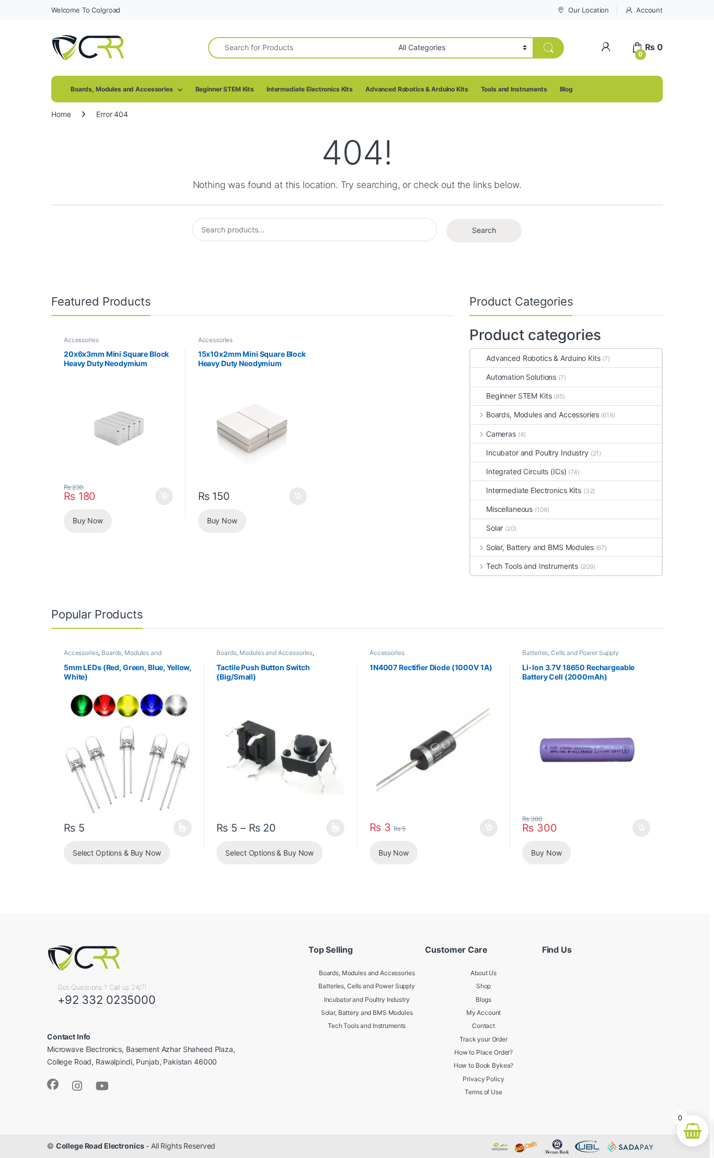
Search (484, 230)
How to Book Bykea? (483, 1065)
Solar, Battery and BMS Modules (540, 547)
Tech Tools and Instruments (532, 566)
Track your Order (483, 1039)
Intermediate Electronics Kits (310, 89)
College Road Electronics (100, 1145)
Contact (483, 1026)
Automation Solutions (521, 376)
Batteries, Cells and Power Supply (570, 653)
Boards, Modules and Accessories (122, 89)
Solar (494, 527)
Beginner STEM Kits (224, 89)
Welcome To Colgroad (85, 10)
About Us (483, 973)
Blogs (483, 999)
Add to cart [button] (164, 496)
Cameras (501, 433)
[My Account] (606, 47)
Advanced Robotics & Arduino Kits (416, 89)
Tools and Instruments (514, 89)
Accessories (81, 340)
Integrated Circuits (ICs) (526, 471)
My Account (483, 1012)
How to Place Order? (483, 1052)
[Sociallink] (53, 1084)
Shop (483, 986)
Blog (566, 89)
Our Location (588, 10)
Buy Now (88, 520)
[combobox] (300, 48)
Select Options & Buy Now (117, 852)
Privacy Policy (483, 1079)
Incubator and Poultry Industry (537, 452)
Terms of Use (483, 1092)
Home (61, 114)
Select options (179, 828)
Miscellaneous (509, 509)
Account (649, 10)
